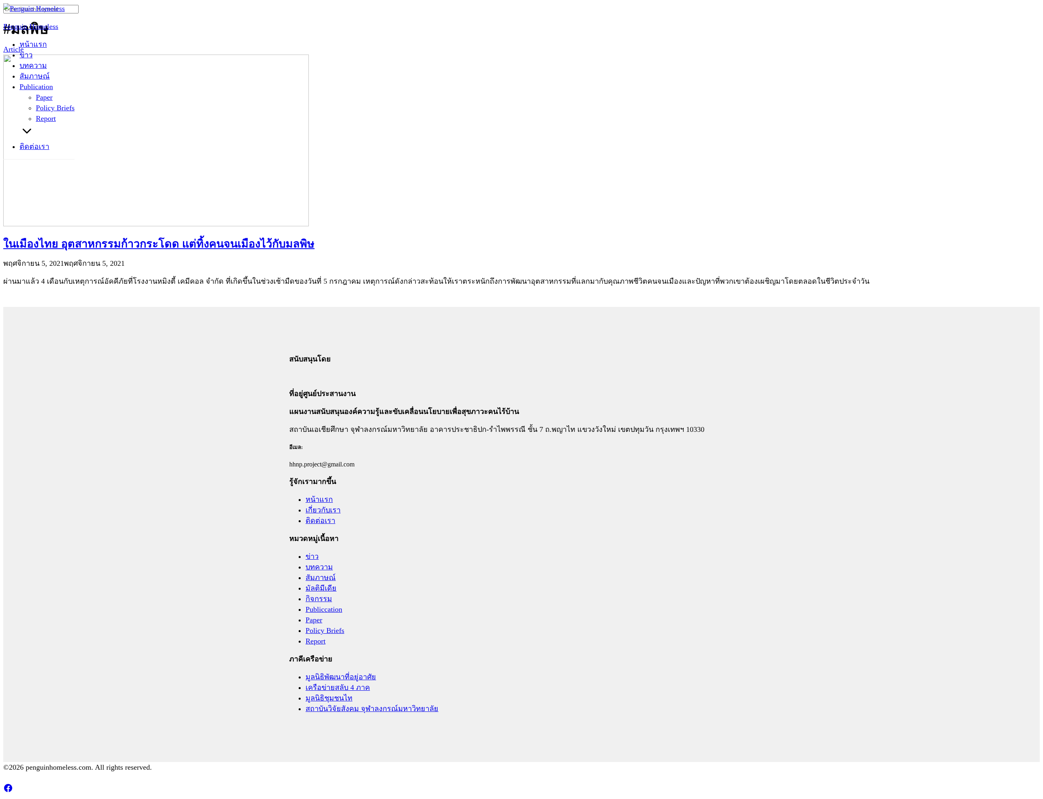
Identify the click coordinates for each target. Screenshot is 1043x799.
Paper (44, 97)
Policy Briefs (55, 108)
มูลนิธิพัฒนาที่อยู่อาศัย (341, 677)
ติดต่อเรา (34, 146)
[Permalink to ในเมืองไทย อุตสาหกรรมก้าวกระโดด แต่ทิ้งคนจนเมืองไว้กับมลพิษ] (156, 224)
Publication (36, 87)
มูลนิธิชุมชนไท (329, 698)
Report (46, 118)
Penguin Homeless (30, 26)
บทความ (33, 65)
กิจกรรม (319, 599)
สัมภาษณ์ (35, 76)
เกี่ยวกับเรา (323, 510)
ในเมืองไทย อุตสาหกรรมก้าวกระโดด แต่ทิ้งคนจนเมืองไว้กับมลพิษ (159, 244)
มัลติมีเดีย (321, 588)
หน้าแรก (33, 44)
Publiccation (324, 609)
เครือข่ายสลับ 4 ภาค (338, 687)
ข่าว (26, 55)
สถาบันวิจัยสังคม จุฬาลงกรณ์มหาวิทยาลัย (372, 709)
